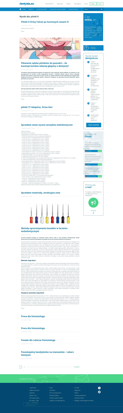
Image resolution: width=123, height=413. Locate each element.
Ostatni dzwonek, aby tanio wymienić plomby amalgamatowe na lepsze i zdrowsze (95, 67)
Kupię (51, 388)
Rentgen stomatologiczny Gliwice (84, 400)
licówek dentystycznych (58, 86)
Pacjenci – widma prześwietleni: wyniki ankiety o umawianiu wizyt (95, 107)
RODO (76, 393)
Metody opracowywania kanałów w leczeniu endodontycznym (44, 230)
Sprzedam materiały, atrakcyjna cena (40, 192)
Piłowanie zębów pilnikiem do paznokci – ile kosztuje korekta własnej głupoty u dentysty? (45, 64)
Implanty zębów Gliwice (56, 398)
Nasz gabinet (77, 4)
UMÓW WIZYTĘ (49, 4)
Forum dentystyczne (55, 393)
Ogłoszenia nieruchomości (58, 9)
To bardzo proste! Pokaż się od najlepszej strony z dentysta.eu (93, 193)
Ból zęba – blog (34, 400)
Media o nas (33, 395)
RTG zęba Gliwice (34, 398)
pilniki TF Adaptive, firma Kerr (37, 107)
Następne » (77, 367)
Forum (86, 4)
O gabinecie (32, 388)
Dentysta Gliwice (54, 395)
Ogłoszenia (60, 4)
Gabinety (31, 9)
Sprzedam (52, 390)
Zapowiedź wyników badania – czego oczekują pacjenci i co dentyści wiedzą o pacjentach (95, 94)
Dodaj (24, 9)
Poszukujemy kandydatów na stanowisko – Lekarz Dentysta (47, 353)
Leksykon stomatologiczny (57, 400)
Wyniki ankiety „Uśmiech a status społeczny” (95, 117)
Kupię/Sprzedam (73, 9)
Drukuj (30, 25)
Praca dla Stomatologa (33, 316)
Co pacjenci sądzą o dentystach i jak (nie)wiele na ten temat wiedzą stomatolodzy (95, 81)
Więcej (22, 31)
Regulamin (78, 390)
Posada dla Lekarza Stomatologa (38, 340)
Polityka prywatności (80, 395)
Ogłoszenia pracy (42, 9)
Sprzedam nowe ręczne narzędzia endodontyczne (47, 124)
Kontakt (77, 388)
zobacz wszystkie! (93, 125)
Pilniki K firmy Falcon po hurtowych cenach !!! (45, 21)
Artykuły (68, 4)
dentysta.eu (35, 402)
